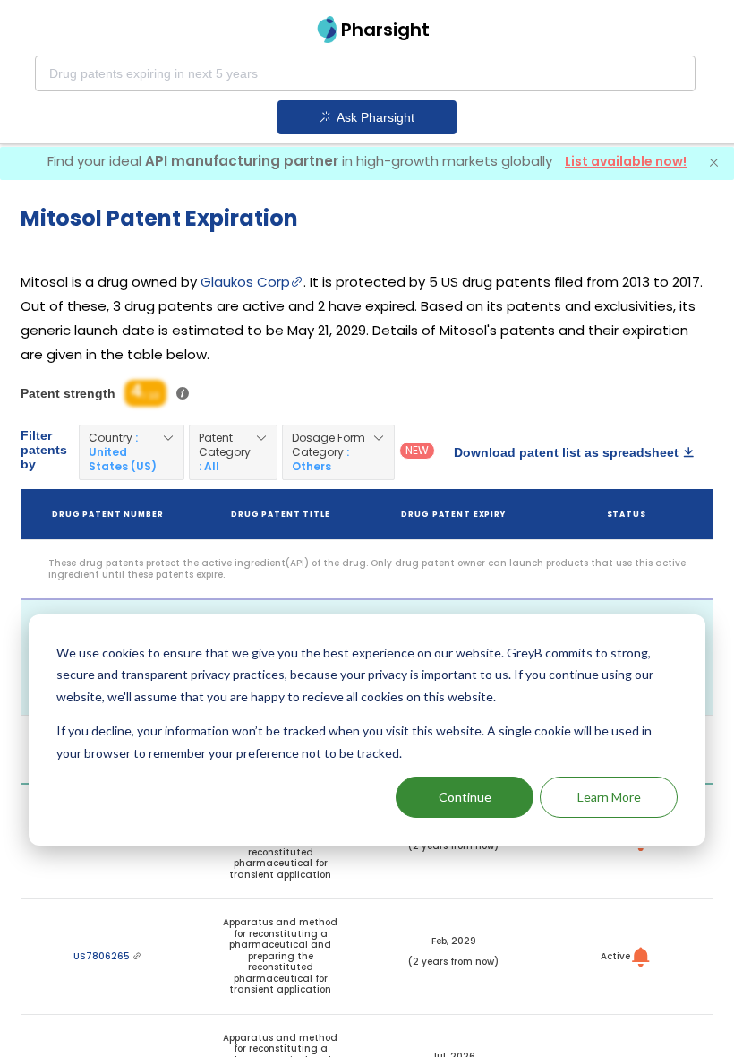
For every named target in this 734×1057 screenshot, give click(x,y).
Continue (465, 796)
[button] (132, 452)
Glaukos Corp (245, 281)
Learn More (609, 796)
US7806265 (102, 956)
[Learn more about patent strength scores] (182, 393)
